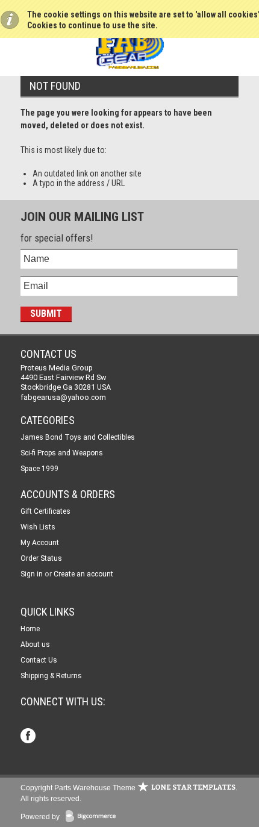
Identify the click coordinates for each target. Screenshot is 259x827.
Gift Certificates (45, 511)
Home (30, 629)
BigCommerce (93, 817)
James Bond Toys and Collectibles (77, 437)
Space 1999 (39, 468)
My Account (39, 542)
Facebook (29, 737)
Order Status (41, 558)
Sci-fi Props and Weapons (61, 453)
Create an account (83, 574)
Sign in (31, 574)
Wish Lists (37, 527)
